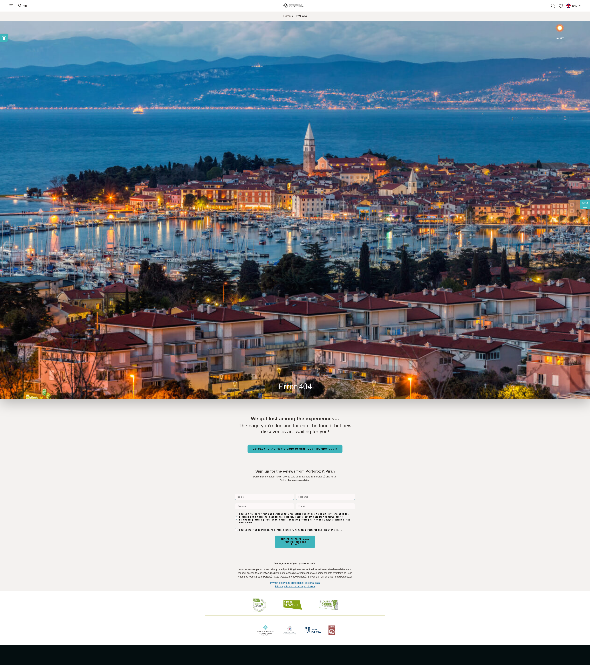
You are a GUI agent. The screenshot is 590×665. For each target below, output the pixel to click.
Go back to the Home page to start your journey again (295, 448)
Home (287, 16)
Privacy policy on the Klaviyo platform (295, 586)
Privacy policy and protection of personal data (295, 583)
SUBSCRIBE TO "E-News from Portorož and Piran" (295, 542)
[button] (4, 38)
